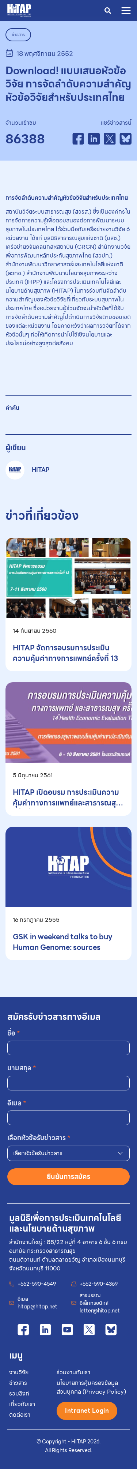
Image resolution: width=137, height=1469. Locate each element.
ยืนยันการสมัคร (68, 1176)
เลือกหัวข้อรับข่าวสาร (39, 1137)
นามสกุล (21, 1068)
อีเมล (16, 1103)
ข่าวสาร (18, 1382)
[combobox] (68, 1153)
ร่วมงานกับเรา (73, 1372)
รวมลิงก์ (19, 1393)
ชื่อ (13, 1033)
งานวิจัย (18, 1372)
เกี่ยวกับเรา (22, 1404)
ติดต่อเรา (19, 1414)
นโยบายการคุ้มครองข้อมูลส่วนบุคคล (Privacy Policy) (91, 1387)
